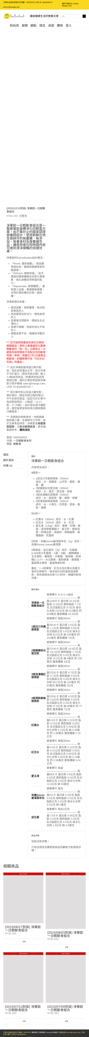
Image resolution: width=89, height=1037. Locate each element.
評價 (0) (7, 465)
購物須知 (25, 429)
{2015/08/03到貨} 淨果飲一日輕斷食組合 (65, 934)
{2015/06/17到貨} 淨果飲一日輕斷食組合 (23, 928)
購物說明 (35, 1032)
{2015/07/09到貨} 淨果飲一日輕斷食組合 (65, 1008)
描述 (5, 454)
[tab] (14, 455)
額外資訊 (8, 460)
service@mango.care (11, 7)
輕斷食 (17, 443)
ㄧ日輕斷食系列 (22, 440)
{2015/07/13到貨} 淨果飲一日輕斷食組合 (23, 1008)
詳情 (24, 941)
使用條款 (42, 1032)
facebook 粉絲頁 (52, 1032)
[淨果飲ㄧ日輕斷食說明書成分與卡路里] (23, 117)
